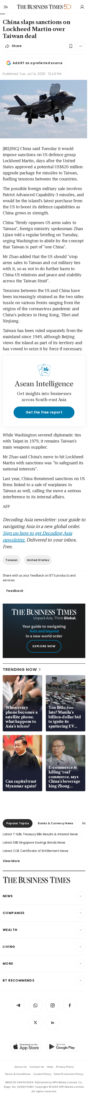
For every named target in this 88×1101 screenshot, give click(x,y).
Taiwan (11, 560)
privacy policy (65, 1066)
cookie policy (42, 1074)
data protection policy (68, 1074)
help (50, 1066)
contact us (37, 1066)
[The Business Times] (40, 6)
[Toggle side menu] (5, 6)
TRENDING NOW (20, 669)
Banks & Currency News (55, 823)
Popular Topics (17, 823)
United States (38, 560)
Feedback (14, 591)
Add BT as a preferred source (38, 63)
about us (20, 1066)
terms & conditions (18, 1074)
